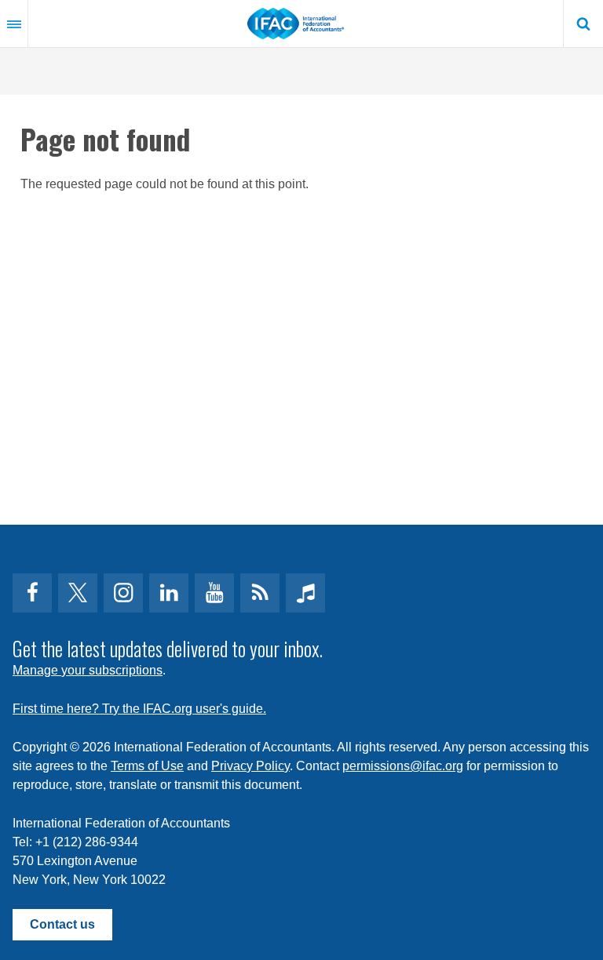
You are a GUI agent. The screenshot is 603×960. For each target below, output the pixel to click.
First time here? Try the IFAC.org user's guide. (139, 708)
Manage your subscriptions (88, 670)
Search (583, 23)
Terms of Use (147, 766)
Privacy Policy (250, 766)
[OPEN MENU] (14, 23)
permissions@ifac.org (402, 766)
